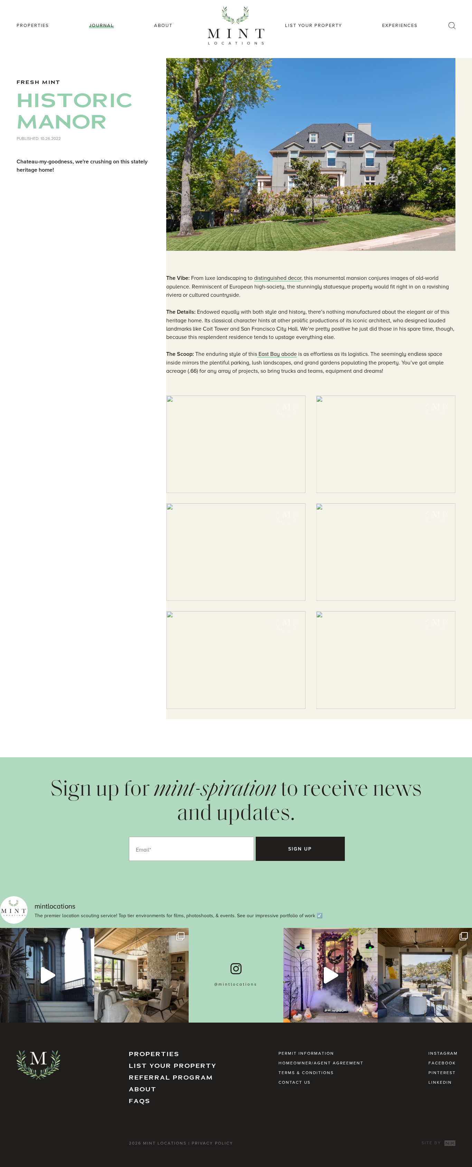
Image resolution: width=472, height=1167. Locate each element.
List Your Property (313, 25)
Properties (33, 25)
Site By (432, 1143)
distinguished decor (277, 278)
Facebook (442, 1063)
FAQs (139, 1101)
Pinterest (442, 1072)
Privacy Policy (212, 1143)
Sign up (300, 848)
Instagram (443, 1053)
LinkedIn (440, 1082)
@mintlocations (235, 984)
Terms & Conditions (306, 1072)
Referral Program (171, 1077)
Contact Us (295, 1082)
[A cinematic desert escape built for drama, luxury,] (425, 975)
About (163, 25)
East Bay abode (277, 354)
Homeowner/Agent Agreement (321, 1063)
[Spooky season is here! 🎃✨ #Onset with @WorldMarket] (330, 975)
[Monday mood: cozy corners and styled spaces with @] (141, 975)
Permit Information (306, 1053)
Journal (101, 25)
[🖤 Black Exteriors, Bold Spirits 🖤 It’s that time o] (47, 975)
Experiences (400, 25)
